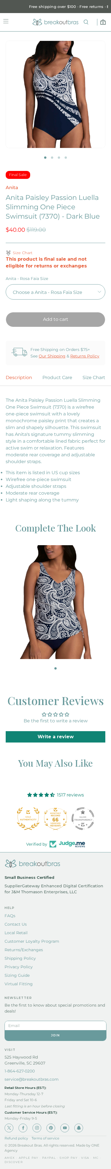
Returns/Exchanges (24, 950)
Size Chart (94, 377)
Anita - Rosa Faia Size (27, 278)
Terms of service (45, 1138)
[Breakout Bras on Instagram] (36, 1128)
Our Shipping (52, 356)
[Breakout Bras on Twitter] (9, 1128)
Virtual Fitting (19, 984)
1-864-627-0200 (20, 1071)
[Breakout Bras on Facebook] (22, 1128)
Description (19, 377)
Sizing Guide (17, 975)
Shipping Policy (20, 958)
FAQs (10, 915)
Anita (12, 187)
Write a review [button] (56, 736)
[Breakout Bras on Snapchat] (78, 1128)
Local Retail (16, 932)
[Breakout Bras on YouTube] (64, 1128)
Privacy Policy (19, 967)
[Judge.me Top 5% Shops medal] (82, 818)
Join (55, 1035)
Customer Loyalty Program (32, 941)
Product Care (57, 377)
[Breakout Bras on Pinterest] (50, 1128)
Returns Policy (84, 356)
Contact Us (16, 924)
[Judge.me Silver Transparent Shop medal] (55, 818)
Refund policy (16, 1138)
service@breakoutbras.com (32, 1079)
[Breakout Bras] (55, 22)
